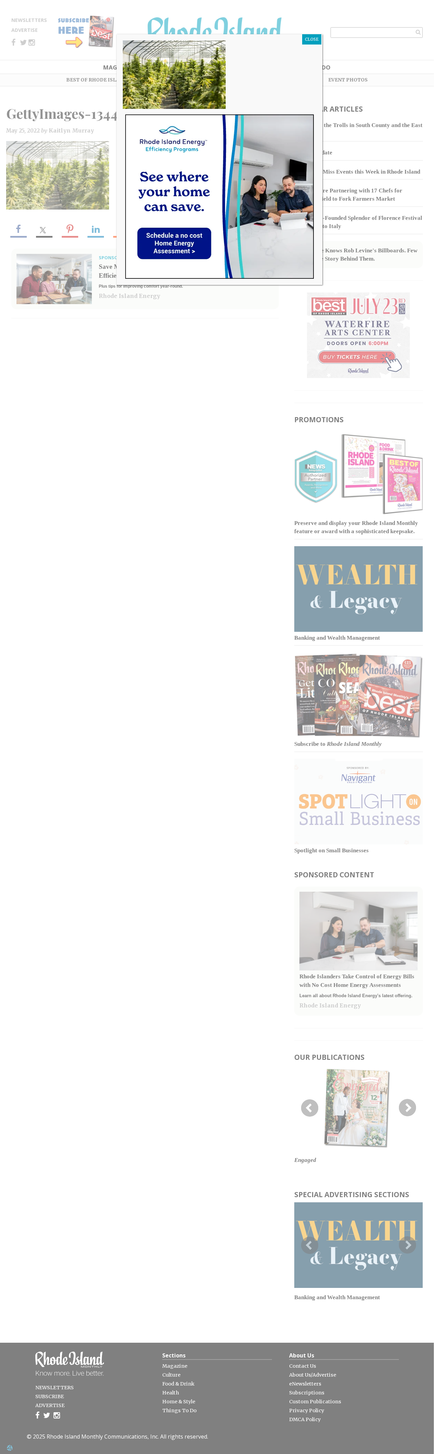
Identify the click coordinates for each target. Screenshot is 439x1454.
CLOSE (312, 39)
